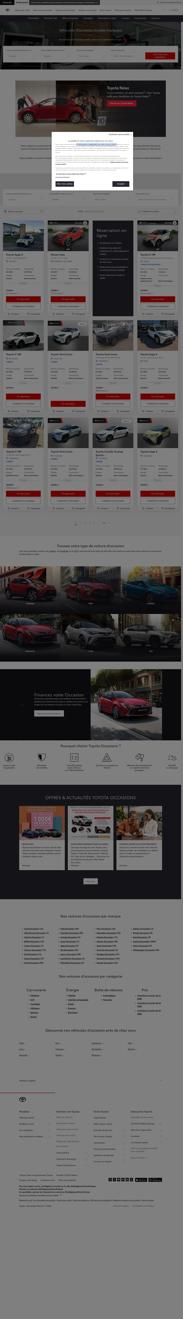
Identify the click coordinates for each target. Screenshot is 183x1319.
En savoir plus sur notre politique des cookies (70, 174)
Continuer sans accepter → (120, 134)
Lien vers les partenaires (62, 177)
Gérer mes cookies (65, 184)
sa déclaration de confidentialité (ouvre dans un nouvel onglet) (96, 144)
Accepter (121, 184)
